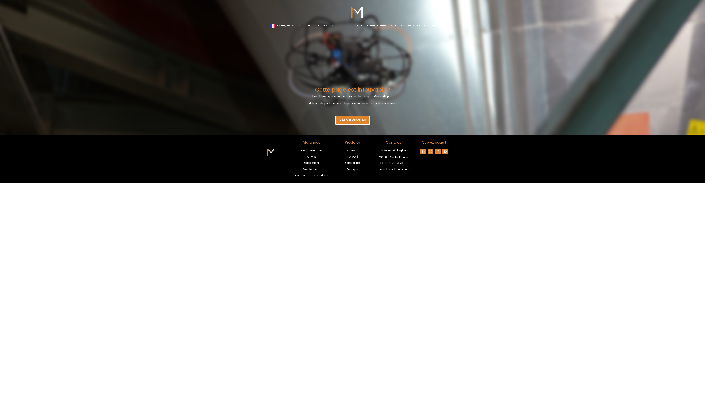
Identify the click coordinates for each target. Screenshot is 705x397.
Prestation (417, 25)
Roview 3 (338, 25)
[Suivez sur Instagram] (430, 151)
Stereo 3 (321, 25)
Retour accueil (352, 120)
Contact (437, 25)
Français (284, 25)
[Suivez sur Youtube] (445, 151)
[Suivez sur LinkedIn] (423, 151)
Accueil (304, 25)
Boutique (356, 25)
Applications (377, 25)
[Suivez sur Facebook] (438, 151)
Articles (397, 25)
